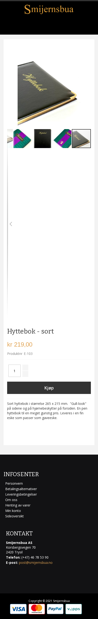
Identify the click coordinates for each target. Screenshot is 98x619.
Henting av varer (17, 505)
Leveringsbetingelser (21, 494)
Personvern (14, 483)
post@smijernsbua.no (36, 562)
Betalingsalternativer (21, 489)
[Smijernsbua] (49, 9)
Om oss (11, 499)
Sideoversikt (14, 516)
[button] (10, 224)
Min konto (13, 510)
